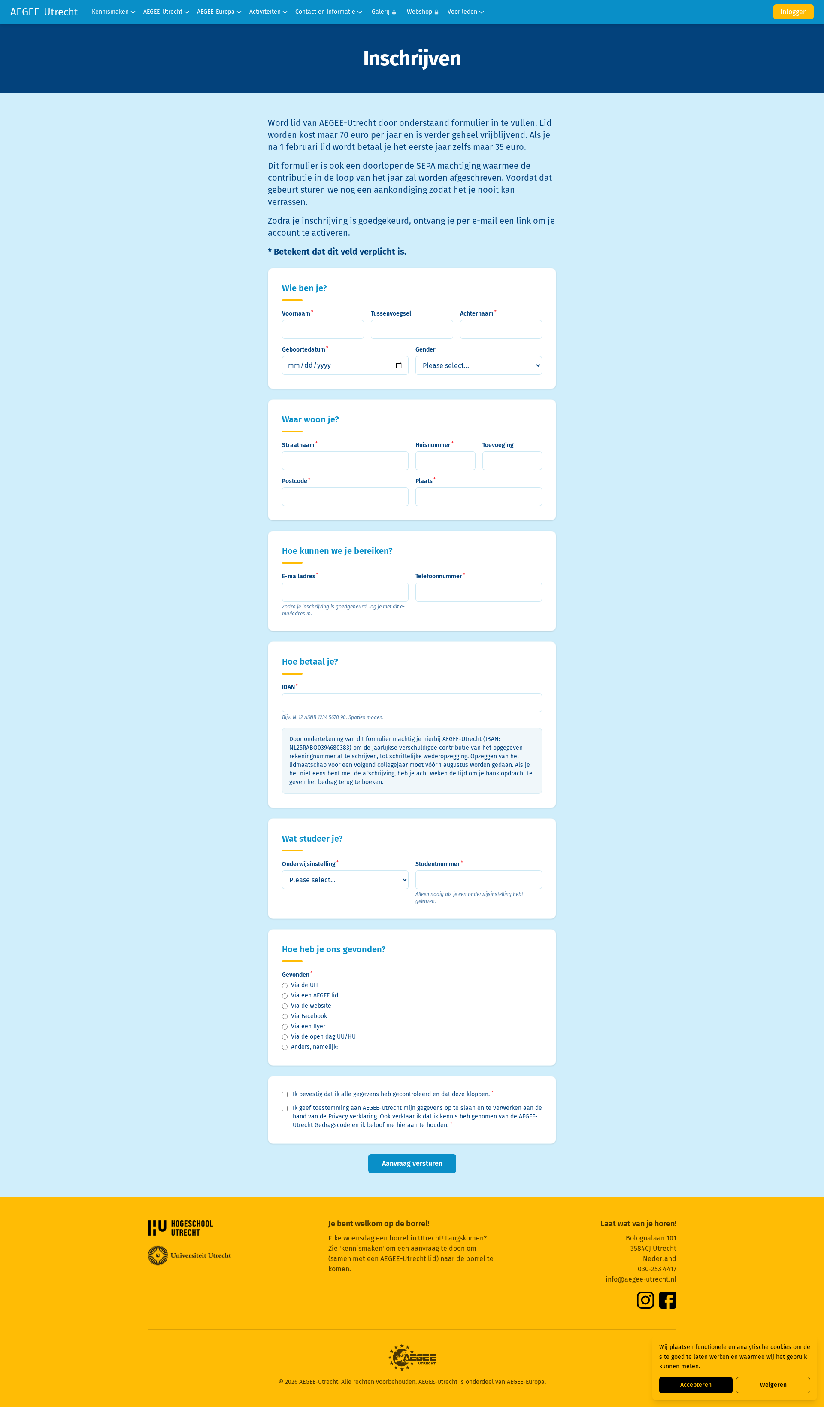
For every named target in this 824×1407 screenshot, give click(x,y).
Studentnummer (439, 864)
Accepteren (696, 1385)
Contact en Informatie (325, 11)
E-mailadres (300, 576)
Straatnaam (300, 445)
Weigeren (773, 1385)
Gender (425, 349)
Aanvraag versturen (412, 1163)
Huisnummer (434, 445)
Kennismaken (110, 11)
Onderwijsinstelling (310, 864)
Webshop (419, 11)
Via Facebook (309, 1016)
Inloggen (793, 12)
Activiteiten (265, 11)
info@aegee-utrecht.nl (641, 1279)
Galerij (381, 11)
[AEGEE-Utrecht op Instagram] (645, 1300)
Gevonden (297, 975)
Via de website (311, 1005)
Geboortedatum (305, 349)
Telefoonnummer (440, 576)
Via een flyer (308, 1026)
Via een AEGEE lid (314, 995)
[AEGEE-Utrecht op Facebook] (667, 1300)
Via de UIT (304, 985)
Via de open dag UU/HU (323, 1036)
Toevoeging (498, 445)
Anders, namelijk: (314, 1047)
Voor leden (462, 11)
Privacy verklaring (352, 1116)
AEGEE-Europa (216, 11)
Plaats (425, 481)
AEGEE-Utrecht (44, 12)
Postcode (296, 481)
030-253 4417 (657, 1269)
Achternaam (478, 313)
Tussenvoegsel (391, 313)
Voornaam (297, 313)
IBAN (290, 687)
